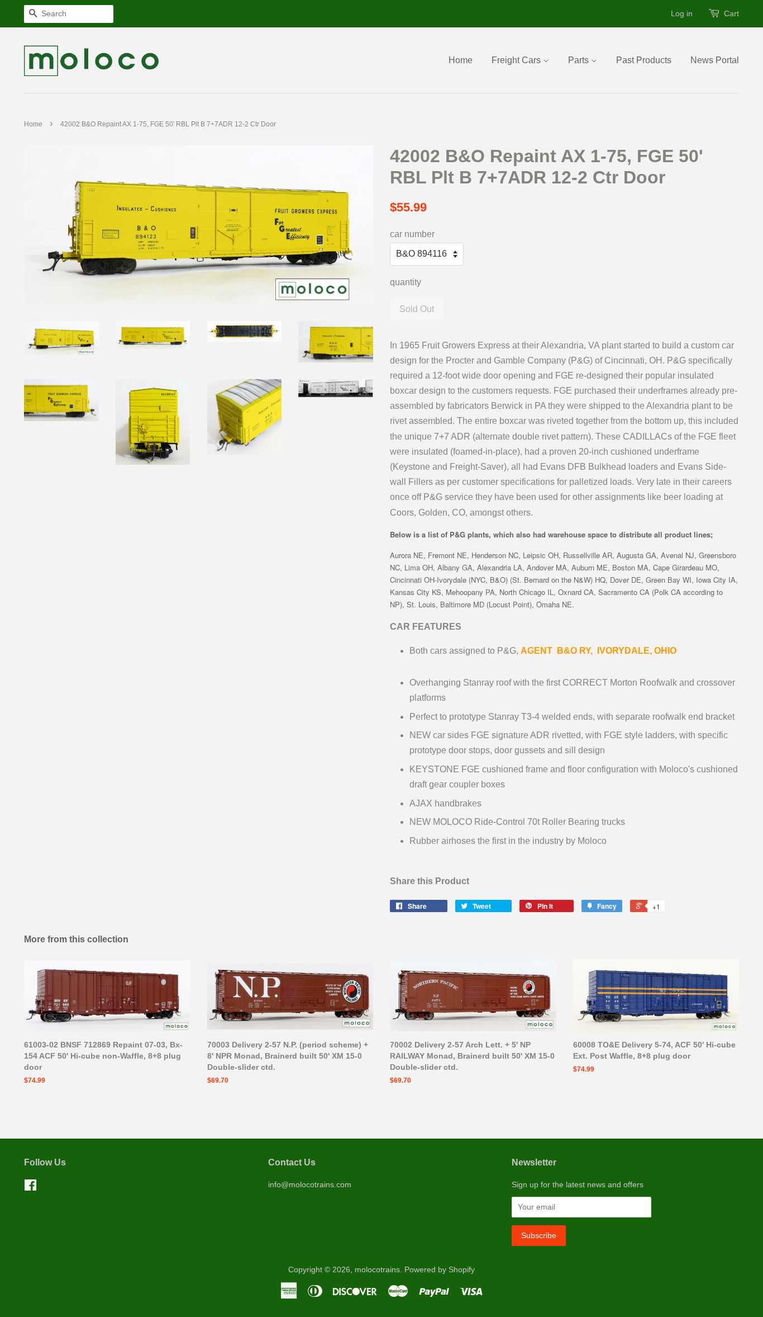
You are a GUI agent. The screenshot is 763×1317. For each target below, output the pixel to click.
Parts (579, 60)
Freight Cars (517, 60)
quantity (405, 282)
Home (461, 60)
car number (412, 234)
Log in (682, 13)
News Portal (714, 60)
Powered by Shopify (439, 1270)
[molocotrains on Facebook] (30, 1187)
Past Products (643, 60)
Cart (731, 13)
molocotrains (377, 1270)
